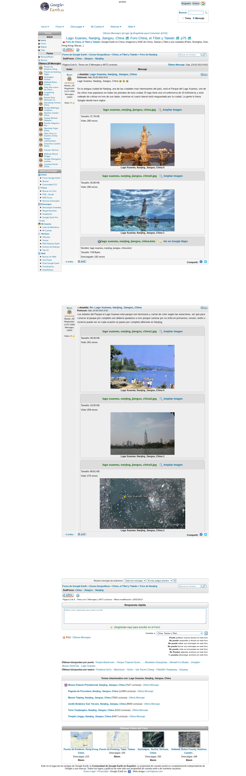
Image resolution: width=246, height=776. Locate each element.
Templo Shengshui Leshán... (52, 160)
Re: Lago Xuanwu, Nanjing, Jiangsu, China (116, 307)
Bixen (69, 75)
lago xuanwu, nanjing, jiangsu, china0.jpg (129, 175)
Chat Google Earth (50, 263)
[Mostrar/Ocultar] (60, 32)
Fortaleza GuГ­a (103, 669)
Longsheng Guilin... (49, 93)
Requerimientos (49, 211)
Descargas (76, 26)
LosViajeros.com (154, 771)
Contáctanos (48, 266)
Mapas (44, 47)
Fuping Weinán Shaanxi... (51, 119)
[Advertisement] (135, 285)
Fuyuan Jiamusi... (52, 150)
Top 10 (45, 250)
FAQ (165, 33)
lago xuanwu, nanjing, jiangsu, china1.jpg (129, 331)
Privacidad (102, 771)
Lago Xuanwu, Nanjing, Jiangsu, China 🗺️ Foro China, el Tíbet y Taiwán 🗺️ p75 (126, 38)
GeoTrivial (47, 260)
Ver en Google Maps (175, 241)
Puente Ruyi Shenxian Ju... (50, 98)
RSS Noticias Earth (51, 243)
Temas (45, 240)
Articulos (46, 237)
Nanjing (99, 58)
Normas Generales (51, 201)
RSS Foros (47, 197)
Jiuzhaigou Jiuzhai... (49, 78)
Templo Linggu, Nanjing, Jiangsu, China (89, 716)
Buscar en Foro (49, 191)
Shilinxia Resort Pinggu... (51, 155)
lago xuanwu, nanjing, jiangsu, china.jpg (129, 109)
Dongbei (195, 662)
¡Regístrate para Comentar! (146, 33)
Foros (59, 26)
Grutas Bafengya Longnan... (51, 109)
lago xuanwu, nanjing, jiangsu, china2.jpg (129, 398)
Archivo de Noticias (51, 247)
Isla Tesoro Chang (145, 669)
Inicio (44, 26)
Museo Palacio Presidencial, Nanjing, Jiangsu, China (96, 685)
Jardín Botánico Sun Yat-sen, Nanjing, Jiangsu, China (97, 704)
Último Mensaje (151, 685)
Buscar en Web (49, 257)
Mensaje (199, 18)
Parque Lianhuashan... (50, 139)
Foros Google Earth (51, 178)
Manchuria (119, 669)
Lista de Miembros (50, 227)
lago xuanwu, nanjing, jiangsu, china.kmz (128, 241)
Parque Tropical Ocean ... (130, 662)
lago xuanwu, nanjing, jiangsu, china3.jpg (129, 464)
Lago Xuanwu (88, 666)
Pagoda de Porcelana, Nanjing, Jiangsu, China (93, 691)
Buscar (183, 12)
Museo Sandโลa (70, 666)
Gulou (130, 669)
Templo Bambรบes (104, 662)
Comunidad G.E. (49, 184)
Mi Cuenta (96, 26)
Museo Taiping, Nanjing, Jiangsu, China (89, 697)
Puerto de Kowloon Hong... (51, 68)
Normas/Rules (47, 57)
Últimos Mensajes (112, 33)
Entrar (196, 3)
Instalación (47, 214)
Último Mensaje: (176, 64)
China (78, 58)
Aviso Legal (90, 771)
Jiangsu (88, 58)
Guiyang (183, 669)
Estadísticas (47, 270)
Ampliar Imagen (172, 109)
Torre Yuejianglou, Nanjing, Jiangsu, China (91, 710)
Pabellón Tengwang (166, 669)
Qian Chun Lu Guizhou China (50, 134)
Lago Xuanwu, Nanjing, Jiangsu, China (113, 74)
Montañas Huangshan (156, 662)
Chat (43, 50)
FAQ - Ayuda (48, 194)
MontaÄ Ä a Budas (179, 662)
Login (127, 33)
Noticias (115, 26)
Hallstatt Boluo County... (50, 83)
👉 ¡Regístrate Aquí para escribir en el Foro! (135, 627)
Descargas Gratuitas (51, 207)
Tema (187, 18)
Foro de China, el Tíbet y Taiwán (83, 42)
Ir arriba (69, 262)
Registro (186, 3)
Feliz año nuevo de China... (51, 88)
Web (130, 26)
